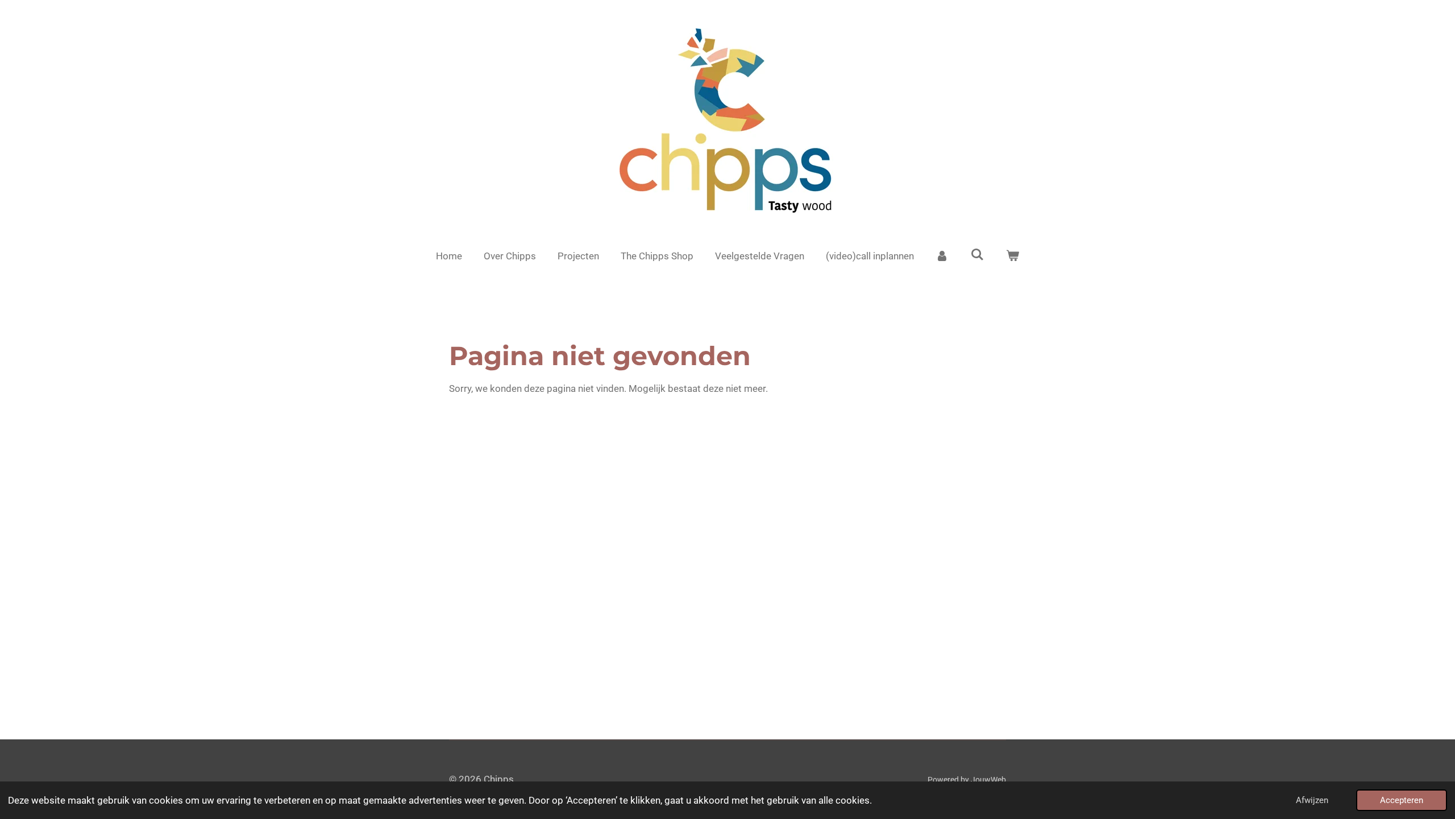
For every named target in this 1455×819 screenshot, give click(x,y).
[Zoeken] (977, 254)
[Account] (942, 256)
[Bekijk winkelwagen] (1012, 256)
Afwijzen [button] (1312, 800)
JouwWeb (988, 779)
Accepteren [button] (1401, 800)
